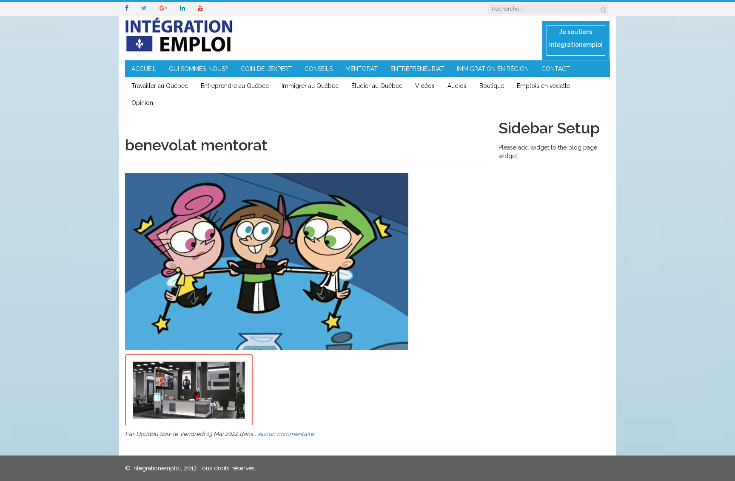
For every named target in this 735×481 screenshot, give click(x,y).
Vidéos (425, 85)
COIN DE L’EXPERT (266, 68)
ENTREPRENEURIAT (417, 68)
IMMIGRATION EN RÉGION (493, 68)
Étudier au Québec (376, 85)
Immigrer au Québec (310, 85)
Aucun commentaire (286, 433)
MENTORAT (361, 68)
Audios (457, 85)
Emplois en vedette (543, 85)
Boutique (491, 85)
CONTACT (555, 68)
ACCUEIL (143, 68)
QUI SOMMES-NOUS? (198, 68)
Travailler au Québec (159, 85)
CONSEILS (319, 68)
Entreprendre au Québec (235, 85)
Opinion (142, 102)
